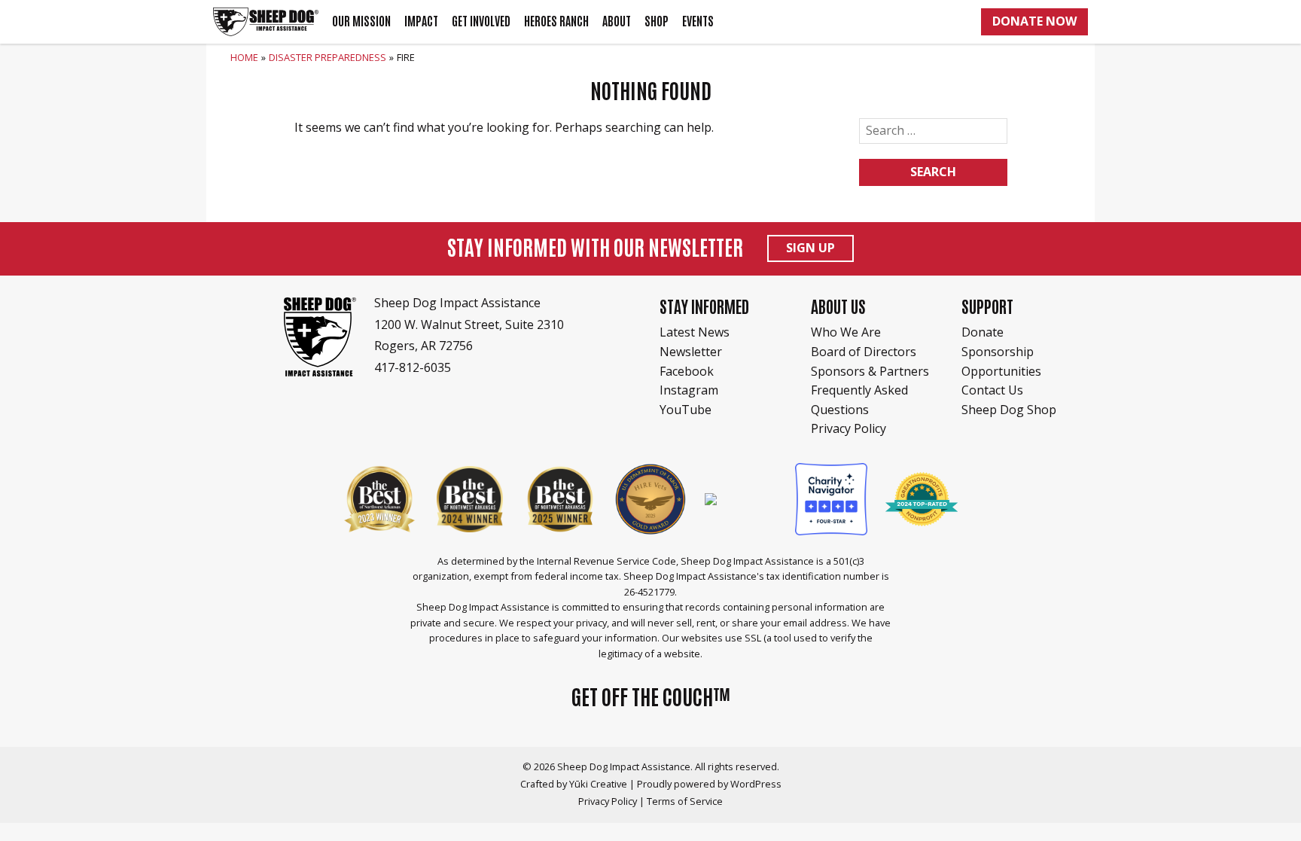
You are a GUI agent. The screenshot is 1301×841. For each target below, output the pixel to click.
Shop (656, 21)
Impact (421, 21)
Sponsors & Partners (870, 371)
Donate (982, 332)
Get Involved (481, 21)
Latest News (695, 332)
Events (698, 21)
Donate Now (1034, 21)
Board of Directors (863, 351)
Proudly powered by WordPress (709, 784)
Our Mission (361, 21)
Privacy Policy (848, 428)
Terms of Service (685, 801)
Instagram (689, 390)
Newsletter (691, 351)
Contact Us (992, 390)
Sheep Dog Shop (1008, 409)
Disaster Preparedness (327, 57)
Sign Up (810, 247)
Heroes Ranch (556, 21)
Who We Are (846, 332)
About (616, 21)
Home (244, 57)
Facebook (687, 371)
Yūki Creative (598, 784)
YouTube (685, 409)
